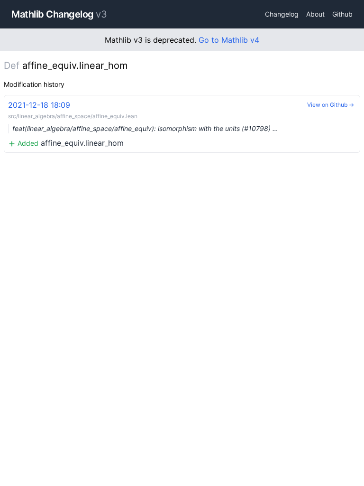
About (315, 14)
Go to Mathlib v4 (229, 40)
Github (342, 14)
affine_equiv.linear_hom (143, 124)
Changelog (282, 14)
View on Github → (330, 104)
